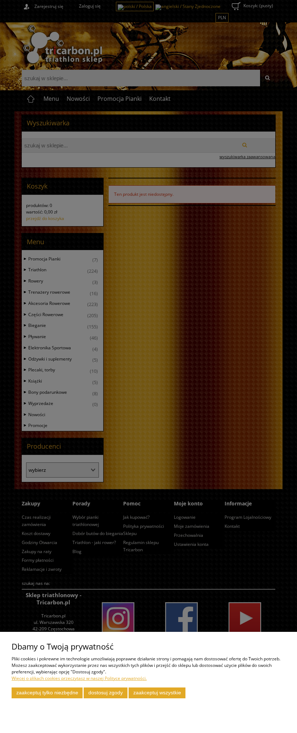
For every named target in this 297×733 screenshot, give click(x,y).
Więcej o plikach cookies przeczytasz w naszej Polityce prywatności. (79, 678)
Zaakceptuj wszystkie (157, 692)
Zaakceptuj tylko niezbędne (47, 692)
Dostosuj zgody (105, 692)
